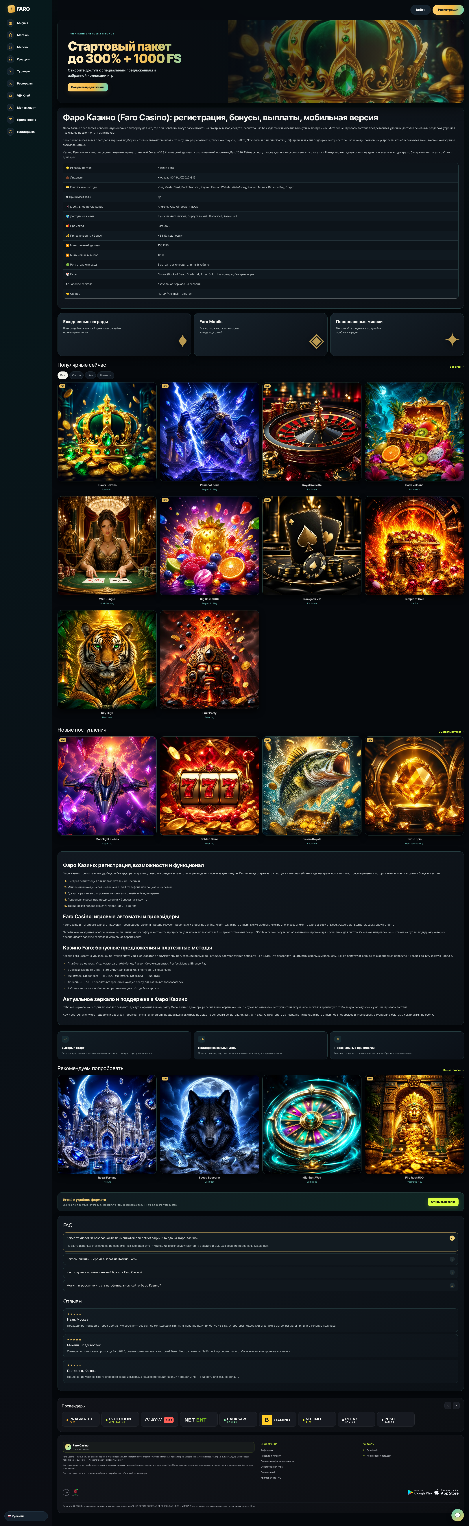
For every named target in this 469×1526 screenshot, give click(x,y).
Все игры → (457, 366)
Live (90, 375)
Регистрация (448, 10)
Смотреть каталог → (451, 731)
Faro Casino (371, 1450)
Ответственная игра (272, 1466)
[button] (260, 1238)
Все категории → (453, 1070)
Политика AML (268, 1472)
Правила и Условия (271, 1455)
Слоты (76, 375)
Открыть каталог (443, 1201)
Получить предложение (87, 87)
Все (62, 375)
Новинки (106, 375)
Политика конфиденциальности (277, 1461)
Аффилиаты (267, 1450)
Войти (420, 10)
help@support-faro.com (377, 1455)
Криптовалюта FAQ (271, 1477)
